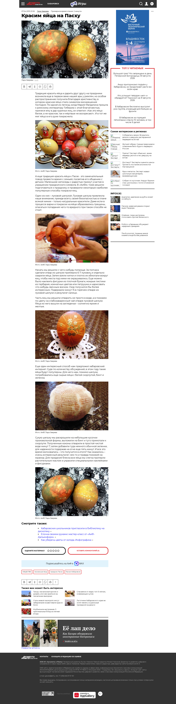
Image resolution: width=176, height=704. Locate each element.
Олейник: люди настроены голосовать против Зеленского (135, 216)
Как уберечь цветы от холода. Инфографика (66, 540)
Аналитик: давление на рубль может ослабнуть (137, 198)
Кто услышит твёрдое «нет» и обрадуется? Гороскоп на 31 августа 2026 (133, 97)
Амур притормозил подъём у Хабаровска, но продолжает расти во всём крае (133, 86)
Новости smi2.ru (30, 648)
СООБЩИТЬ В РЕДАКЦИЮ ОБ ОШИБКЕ (66, 657)
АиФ (36, 80)
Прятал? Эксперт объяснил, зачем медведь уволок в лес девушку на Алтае (137, 155)
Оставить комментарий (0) (88, 551)
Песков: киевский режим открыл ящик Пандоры (136, 207)
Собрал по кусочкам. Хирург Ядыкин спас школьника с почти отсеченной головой (138, 183)
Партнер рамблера (63, 693)
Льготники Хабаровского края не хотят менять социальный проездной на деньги (91, 602)
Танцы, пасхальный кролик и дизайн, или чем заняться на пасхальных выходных (45, 594)
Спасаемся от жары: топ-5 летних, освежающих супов (91, 593)
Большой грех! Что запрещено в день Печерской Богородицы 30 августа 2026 (132, 75)
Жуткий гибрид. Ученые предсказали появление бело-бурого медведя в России (138, 146)
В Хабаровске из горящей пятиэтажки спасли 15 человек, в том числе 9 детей (132, 120)
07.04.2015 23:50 (28, 11)
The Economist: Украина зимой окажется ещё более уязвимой (135, 234)
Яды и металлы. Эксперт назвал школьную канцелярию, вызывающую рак (135, 173)
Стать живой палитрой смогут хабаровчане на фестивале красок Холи (48, 602)
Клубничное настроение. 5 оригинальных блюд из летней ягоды (46, 611)
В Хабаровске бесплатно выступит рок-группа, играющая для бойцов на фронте (133, 109)
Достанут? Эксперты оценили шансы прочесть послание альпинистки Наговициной (138, 164)
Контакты (44, 657)
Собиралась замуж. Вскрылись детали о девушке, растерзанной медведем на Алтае (136, 137)
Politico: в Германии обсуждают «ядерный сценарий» (135, 225)
